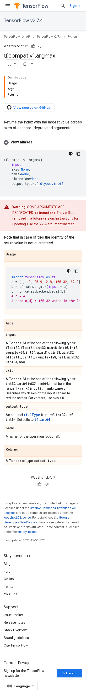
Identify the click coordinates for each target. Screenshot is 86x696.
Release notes (14, 622)
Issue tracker (13, 615)
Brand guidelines (16, 638)
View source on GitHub (32, 107)
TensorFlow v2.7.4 (23, 21)
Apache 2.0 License (17, 517)
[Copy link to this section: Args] (18, 323)
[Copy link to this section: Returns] (22, 449)
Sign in (75, 6)
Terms (9, 663)
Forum (9, 571)
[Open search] (63, 6)
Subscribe (70, 673)
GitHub (9, 579)
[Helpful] (33, 46)
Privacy (23, 663)
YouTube (10, 594)
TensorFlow (12, 36)
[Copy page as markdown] (24, 64)
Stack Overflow (15, 630)
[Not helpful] (40, 46)
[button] (43, 142)
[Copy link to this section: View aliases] (37, 142)
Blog (7, 564)
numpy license (27, 532)
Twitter (9, 586)
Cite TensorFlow (16, 645)
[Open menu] (7, 5)
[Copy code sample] (78, 153)
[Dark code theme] (71, 153)
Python (72, 36)
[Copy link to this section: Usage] (20, 254)
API (28, 36)
